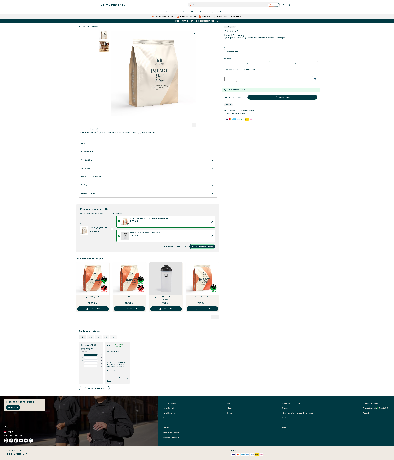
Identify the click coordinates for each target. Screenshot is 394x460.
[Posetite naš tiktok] (16, 440)
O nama (285, 408)
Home (81, 26)
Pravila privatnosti (288, 418)
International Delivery (171, 433)
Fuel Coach (274, 5)
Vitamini (194, 12)
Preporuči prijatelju (375, 408)
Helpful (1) (112, 378)
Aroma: (227, 47)
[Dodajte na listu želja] (314, 79)
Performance (223, 12)
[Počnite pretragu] (190, 4)
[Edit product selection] (212, 222)
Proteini (169, 12)
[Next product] (217, 317)
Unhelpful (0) (123, 378)
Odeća (185, 12)
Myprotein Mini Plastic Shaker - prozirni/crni (166, 298)
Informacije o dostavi (171, 437)
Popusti (366, 413)
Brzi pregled (94, 309)
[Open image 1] (104, 35)
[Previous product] (213, 317)
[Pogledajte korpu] (290, 5)
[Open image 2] (104, 46)
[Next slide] (218, 291)
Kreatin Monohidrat (202, 297)
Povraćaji (166, 423)
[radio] (247, 63)
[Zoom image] (194, 33)
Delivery (166, 428)
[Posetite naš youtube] (21, 440)
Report (109, 381)
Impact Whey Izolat (129, 297)
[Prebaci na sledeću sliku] (194, 125)
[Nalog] (284, 4)
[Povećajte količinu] (234, 79)
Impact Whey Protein (93, 297)
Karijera (284, 428)
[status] (230, 79)
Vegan (212, 12)
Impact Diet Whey (92, 26)
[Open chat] (31, 440)
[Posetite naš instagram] (6, 440)
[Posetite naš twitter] (26, 440)
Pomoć (165, 418)
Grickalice (204, 12)
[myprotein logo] (113, 5)
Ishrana (177, 12)
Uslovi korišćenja (288, 423)
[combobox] (234, 4)
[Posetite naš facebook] (11, 440)
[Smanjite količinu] (227, 79)
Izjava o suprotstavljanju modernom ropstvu (298, 413)
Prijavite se (13, 407)
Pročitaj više (111, 371)
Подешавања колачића (14, 427)
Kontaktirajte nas (169, 413)
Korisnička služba (169, 408)
